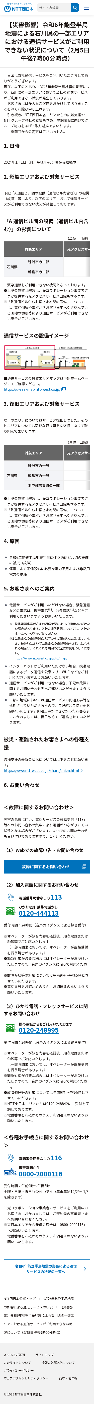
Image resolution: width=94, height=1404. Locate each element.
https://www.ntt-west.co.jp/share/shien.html (41, 770)
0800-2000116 (40, 1174)
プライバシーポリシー (19, 1370)
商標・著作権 (68, 1378)
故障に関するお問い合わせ (46, 866)
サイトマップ (45, 1355)
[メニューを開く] (86, 7)
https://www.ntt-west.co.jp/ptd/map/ (41, 658)
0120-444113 (39, 913)
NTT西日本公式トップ (20, 1298)
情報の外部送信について (58, 1362)
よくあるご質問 (14, 1355)
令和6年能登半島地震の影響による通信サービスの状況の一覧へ (46, 1268)
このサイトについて (17, 1362)
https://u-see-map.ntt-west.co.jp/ (32, 389)
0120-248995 (39, 1030)
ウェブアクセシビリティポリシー (26, 1378)
